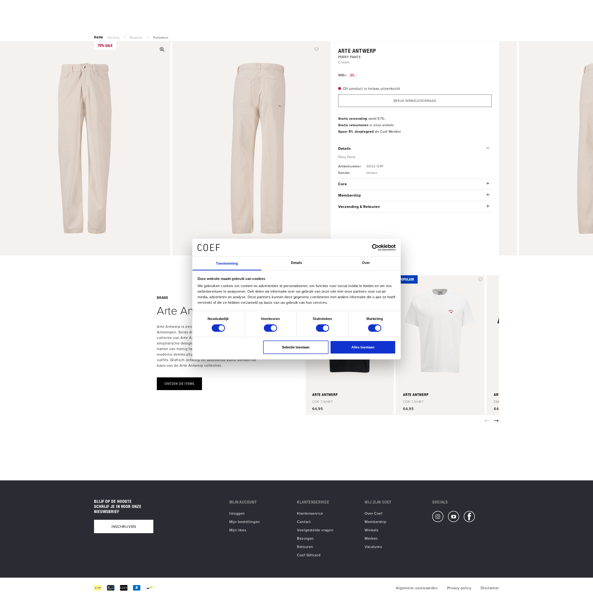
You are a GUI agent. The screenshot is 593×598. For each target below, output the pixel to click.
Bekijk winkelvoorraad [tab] (415, 100)
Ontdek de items (179, 383)
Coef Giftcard (308, 554)
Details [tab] (296, 263)
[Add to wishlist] (316, 49)
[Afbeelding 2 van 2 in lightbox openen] (258, 148)
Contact (304, 521)
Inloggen (237, 513)
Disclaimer (490, 587)
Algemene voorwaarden (417, 587)
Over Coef (374, 513)
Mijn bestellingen (244, 521)
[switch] (270, 328)
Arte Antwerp (357, 50)
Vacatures (373, 546)
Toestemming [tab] (227, 263)
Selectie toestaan (295, 347)
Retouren (305, 546)
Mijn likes (237, 529)
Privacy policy (459, 587)
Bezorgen (305, 538)
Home (98, 37)
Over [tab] (366, 263)
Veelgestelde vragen (315, 529)
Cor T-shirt (322, 401)
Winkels (371, 529)
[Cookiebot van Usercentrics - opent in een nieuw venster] (375, 247)
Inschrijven (123, 526)
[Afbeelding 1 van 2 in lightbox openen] (162, 49)
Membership (375, 521)
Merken (371, 538)
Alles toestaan (362, 347)
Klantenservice (310, 513)
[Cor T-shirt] (440, 330)
